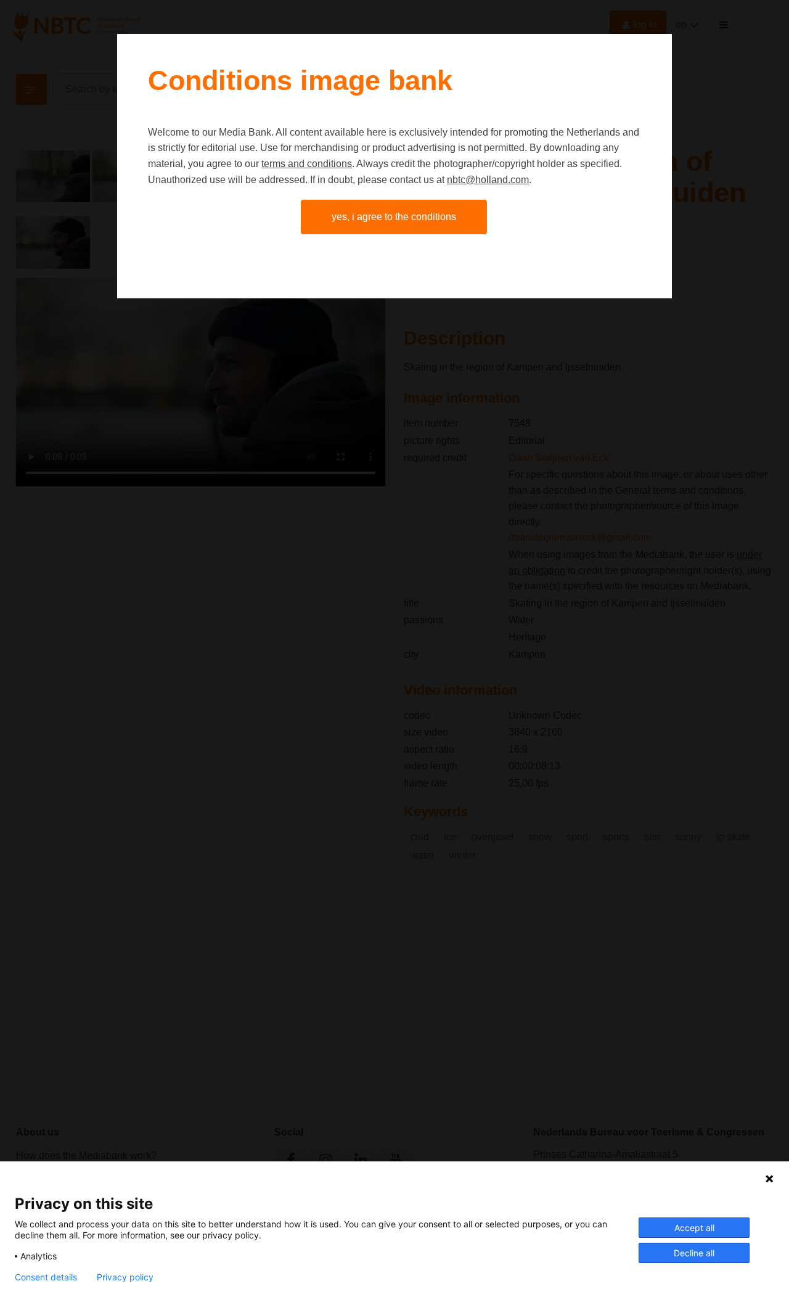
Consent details (46, 1277)
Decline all (694, 1253)
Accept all (694, 1227)
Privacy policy (125, 1277)
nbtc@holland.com (488, 179)
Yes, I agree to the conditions (394, 216)
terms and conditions (306, 163)
